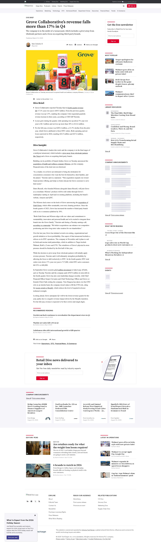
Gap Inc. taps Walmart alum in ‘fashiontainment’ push (123, 474)
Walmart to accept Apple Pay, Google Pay (122, 453)
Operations (39, 11)
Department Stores (84, 11)
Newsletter (52, 509)
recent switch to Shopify (44, 288)
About (51, 499)
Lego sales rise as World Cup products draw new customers (118, 244)
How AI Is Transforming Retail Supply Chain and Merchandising (123, 142)
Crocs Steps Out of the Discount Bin (120, 233)
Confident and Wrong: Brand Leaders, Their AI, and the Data (123, 129)
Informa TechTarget (88, 530)
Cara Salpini (38, 332)
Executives (95, 11)
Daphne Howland (39, 317)
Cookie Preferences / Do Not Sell (100, 539)
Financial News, (61, 343)
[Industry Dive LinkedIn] (27, 501)
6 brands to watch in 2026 (67, 465)
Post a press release (117, 215)
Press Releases (68, 6)
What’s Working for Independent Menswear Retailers (119, 254)
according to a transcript (41, 225)
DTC (63, 11)
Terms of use (70, 539)
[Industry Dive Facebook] (31, 501)
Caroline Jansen (39, 325)
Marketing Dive (64, 1)
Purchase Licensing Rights (57, 512)
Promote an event (117, 293)
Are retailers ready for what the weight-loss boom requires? (70, 446)
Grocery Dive (55, 1)
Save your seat (13, 537)
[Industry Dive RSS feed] (39, 501)
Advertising (76, 499)
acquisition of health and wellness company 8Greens (51, 164)
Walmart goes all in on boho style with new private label (124, 72)
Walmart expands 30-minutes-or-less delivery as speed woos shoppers (123, 463)
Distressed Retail (71, 11)
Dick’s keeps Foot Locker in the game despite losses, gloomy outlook (124, 83)
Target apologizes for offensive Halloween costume (124, 62)
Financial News (104, 11)
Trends (113, 11)
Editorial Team (53, 502)
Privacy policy (60, 539)
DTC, (53, 343)
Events (60, 6)
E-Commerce (121, 11)
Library (54, 6)
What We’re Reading (55, 518)
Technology (56, 11)
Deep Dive (39, 6)
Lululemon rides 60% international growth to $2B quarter (56, 330)
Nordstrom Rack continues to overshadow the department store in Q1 (61, 315)
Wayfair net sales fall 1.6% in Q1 (46, 323)
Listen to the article (44, 99)
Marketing (48, 11)
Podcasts (47, 6)
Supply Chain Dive (74, 1)
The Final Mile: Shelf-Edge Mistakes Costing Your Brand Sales (123, 115)
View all (107, 151)
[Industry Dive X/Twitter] (35, 501)
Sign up (132, 6)
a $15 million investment (62, 270)
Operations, (45, 343)
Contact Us (52, 505)
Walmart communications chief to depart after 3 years (124, 94)
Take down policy (81, 539)
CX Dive (48, 1)
